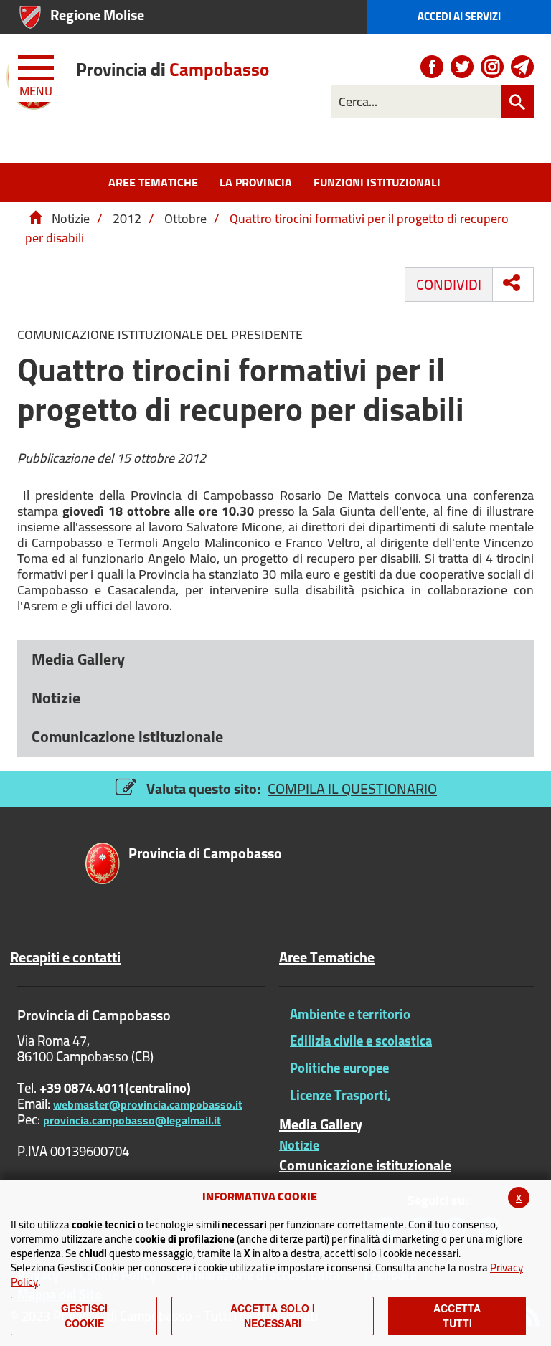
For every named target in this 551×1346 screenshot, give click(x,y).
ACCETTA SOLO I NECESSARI (272, 1315)
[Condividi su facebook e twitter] (511, 282)
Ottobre (185, 218)
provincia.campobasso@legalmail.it (132, 1120)
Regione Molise (97, 14)
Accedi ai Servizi (459, 16)
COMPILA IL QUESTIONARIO (352, 788)
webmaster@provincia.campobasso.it (147, 1104)
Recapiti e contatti (65, 957)
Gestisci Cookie (84, 1315)
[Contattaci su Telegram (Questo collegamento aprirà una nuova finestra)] (522, 66)
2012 (127, 218)
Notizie (71, 218)
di (172, 69)
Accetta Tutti (457, 1315)
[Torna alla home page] (35, 218)
